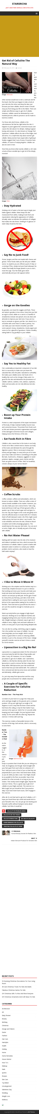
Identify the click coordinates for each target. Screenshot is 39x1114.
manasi (19, 68)
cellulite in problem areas (16, 811)
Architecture (6, 1009)
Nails (3, 1069)
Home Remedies (7, 1056)
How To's (5, 1063)
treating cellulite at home (13, 826)
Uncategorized (6, 1086)
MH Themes (31, 1112)
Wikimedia (10, 95)
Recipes (4, 1076)
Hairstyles (5, 1042)
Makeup (4, 1066)
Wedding (5, 1093)
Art (3, 1012)
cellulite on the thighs (12, 815)
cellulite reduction (11, 818)
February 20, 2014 (9, 68)
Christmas (5, 1025)
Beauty (4, 1019)
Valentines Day (7, 1089)
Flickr (8, 201)
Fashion (4, 1036)
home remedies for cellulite (13, 822)
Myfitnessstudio (18, 758)
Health (4, 1046)
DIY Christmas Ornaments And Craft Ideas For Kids (18, 997)
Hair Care (5, 1039)
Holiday (4, 1049)
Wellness (5, 1100)
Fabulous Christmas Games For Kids (14, 990)
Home (4, 1052)
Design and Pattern (8, 1029)
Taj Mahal (5, 1083)
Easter (4, 1032)
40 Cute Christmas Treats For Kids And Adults (17, 987)
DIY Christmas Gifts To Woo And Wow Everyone (17, 993)
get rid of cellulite (28, 818)
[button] (36, 13)
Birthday (4, 1022)
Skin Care (5, 1079)
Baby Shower (6, 1015)
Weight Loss (6, 1096)
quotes (4, 1073)
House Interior (6, 1059)
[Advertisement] (19, 36)
